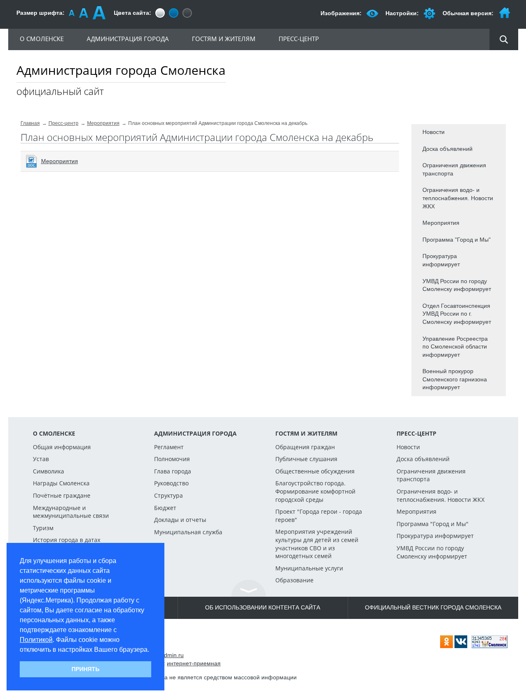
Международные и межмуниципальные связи (71, 512)
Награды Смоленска (61, 483)
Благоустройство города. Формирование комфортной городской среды (315, 491)
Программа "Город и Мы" (456, 239)
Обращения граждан (305, 447)
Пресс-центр (63, 123)
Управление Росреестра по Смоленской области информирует (455, 346)
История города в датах (66, 540)
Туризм (43, 528)
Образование (294, 580)
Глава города (172, 471)
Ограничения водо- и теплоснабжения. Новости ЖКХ (457, 198)
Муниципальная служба (188, 532)
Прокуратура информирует (441, 260)
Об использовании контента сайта (262, 607)
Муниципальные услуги (309, 568)
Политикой (36, 639)
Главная (30, 123)
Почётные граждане (61, 495)
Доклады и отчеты (180, 520)
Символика (48, 471)
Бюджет (165, 508)
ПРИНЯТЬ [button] (85, 669)
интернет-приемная (194, 663)
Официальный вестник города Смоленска (433, 607)
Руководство (171, 483)
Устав (41, 459)
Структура (168, 495)
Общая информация (62, 447)
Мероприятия (103, 123)
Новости (433, 132)
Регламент (169, 447)
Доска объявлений (447, 148)
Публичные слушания (306, 459)
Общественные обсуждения (315, 471)
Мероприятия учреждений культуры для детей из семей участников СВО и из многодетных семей (316, 544)
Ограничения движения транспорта (454, 169)
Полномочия (172, 459)
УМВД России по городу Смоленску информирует (456, 285)
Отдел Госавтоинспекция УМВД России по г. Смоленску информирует (456, 313)
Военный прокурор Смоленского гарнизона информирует (454, 379)
